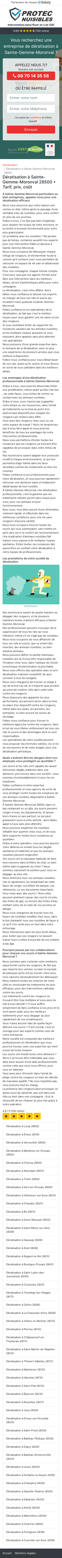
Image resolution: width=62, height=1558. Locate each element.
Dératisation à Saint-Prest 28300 (26, 1430)
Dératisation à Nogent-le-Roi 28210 (27, 1256)
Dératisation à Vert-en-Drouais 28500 (29, 1187)
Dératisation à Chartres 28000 (24, 1524)
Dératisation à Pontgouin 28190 (25, 1532)
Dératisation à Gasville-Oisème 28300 (29, 1491)
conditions (35, 117)
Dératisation (10, 165)
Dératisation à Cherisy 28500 (24, 1162)
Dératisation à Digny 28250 (22, 1446)
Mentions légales (25, 1553)
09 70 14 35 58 (32, 75)
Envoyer (31, 129)
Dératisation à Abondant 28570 (25, 1170)
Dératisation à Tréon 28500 (22, 1179)
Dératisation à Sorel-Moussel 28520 (28, 1219)
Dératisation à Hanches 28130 (24, 1377)
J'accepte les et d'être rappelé (32, 119)
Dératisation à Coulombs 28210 (25, 1284)
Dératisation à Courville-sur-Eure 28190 (30, 1540)
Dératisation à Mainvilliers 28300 (26, 1515)
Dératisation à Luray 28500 (22, 1126)
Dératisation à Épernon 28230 (24, 1394)
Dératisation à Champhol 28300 (25, 1483)
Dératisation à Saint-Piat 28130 (25, 1385)
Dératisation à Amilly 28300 (23, 1507)
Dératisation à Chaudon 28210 (24, 1203)
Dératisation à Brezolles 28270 (25, 1402)
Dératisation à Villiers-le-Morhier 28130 (30, 1321)
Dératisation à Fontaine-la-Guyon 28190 (30, 1475)
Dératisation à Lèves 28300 (23, 1466)
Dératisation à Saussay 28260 (24, 1240)
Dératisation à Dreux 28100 (22, 1134)
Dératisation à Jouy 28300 (22, 1410)
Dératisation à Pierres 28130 (23, 1329)
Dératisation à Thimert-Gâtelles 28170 (29, 1361)
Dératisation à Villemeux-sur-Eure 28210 (31, 1195)
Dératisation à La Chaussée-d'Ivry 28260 (31, 1313)
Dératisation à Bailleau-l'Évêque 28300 (30, 1438)
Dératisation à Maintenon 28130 (25, 1369)
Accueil (7, 1553)
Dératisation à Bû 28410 (20, 1211)
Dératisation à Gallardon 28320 (25, 1499)
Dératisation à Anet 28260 (22, 1248)
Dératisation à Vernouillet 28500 (25, 1142)
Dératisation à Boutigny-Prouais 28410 (29, 1264)
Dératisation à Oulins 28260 (23, 1304)
